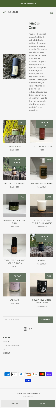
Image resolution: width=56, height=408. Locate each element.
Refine (41, 403)
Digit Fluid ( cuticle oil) (14, 183)
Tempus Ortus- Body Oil (42, 146)
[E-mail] (30, 329)
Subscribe (45, 320)
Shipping (6, 353)
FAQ (4, 349)
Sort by (14, 403)
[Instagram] (25, 329)
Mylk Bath (14, 300)
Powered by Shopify (28, 396)
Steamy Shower (14, 146)
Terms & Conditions (11, 345)
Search (6, 341)
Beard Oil (42, 260)
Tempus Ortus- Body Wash (41, 183)
